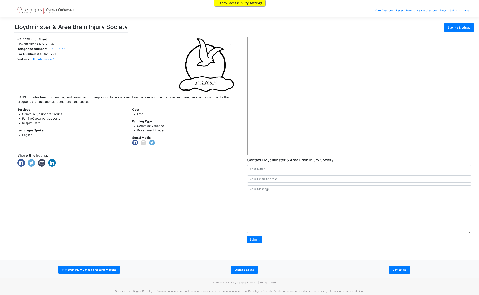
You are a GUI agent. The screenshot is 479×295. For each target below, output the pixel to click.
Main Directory (384, 10)
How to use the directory (421, 10)
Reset (399, 10)
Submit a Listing (460, 10)
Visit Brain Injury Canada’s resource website (89, 269)
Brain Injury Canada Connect (240, 282)
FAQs (443, 10)
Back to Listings (459, 27)
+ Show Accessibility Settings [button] (239, 3)
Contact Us (399, 269)
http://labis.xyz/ (42, 59)
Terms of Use (268, 282)
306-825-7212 (58, 49)
